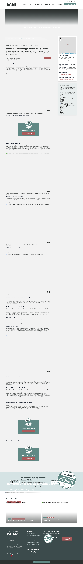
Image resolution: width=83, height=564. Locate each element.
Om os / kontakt (31, 533)
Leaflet (62, 53)
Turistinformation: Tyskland (65, 76)
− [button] (60, 40)
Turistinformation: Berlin (65, 74)
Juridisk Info (30, 546)
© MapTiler (65, 53)
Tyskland (19, 38)
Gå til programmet (28, 133)
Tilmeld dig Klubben (14, 501)
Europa (15, 38)
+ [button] (60, 38)
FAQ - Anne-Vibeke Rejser (33, 535)
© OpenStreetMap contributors (71, 53)
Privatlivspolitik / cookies (33, 544)
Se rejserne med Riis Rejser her (66, 79)
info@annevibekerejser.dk (14, 544)
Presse (28, 539)
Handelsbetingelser (31, 540)
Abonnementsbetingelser (33, 542)
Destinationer (10, 38)
